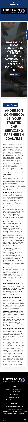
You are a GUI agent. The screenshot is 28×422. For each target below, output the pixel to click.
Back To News (12, 105)
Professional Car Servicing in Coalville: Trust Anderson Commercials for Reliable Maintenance (14, 56)
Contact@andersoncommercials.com (16, 399)
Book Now (14, 74)
